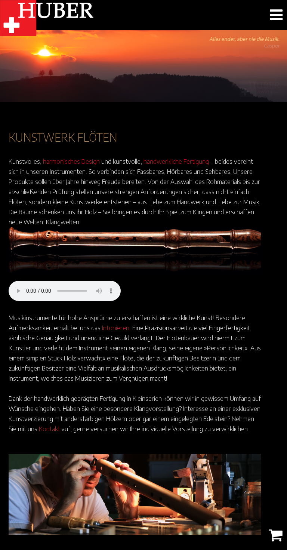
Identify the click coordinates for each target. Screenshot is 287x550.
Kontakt (49, 428)
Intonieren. (116, 327)
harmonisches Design (71, 161)
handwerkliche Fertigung (176, 161)
